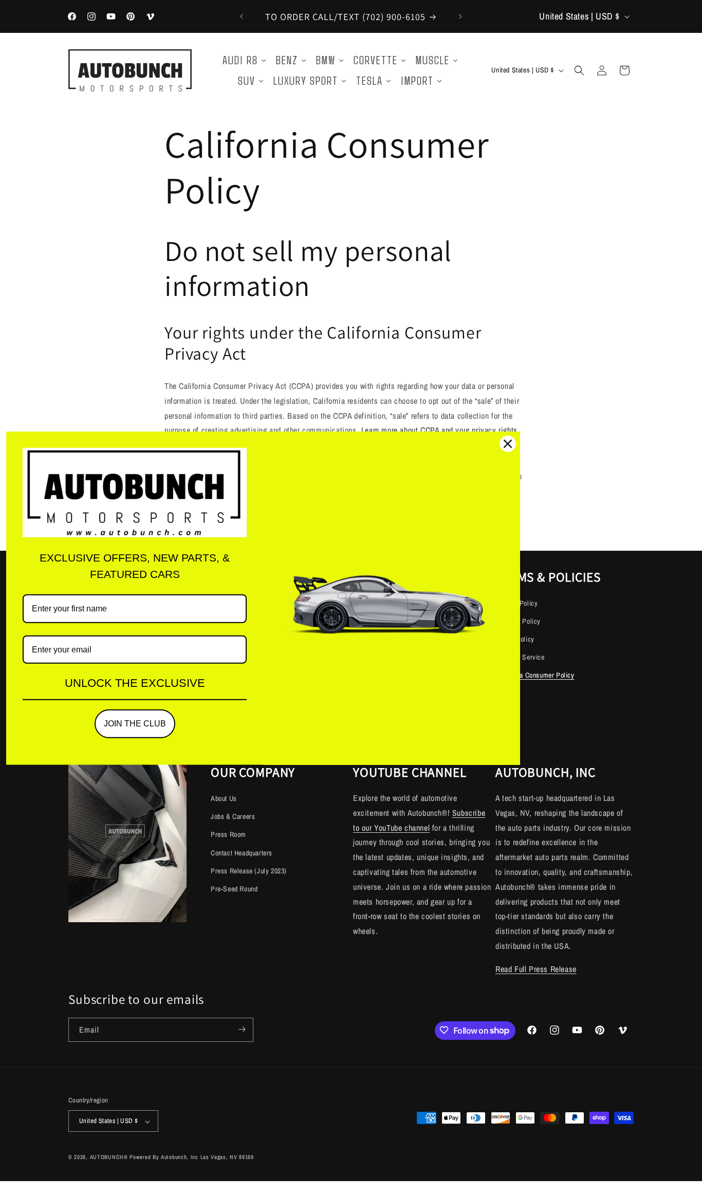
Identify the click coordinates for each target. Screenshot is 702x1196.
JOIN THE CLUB (135, 723)
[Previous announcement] (241, 16)
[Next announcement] (460, 16)
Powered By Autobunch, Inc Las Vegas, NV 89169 (192, 1157)
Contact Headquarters (241, 852)
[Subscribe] (241, 1029)
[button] (579, 70)
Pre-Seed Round (234, 888)
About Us (224, 797)
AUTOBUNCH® (109, 1157)
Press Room (228, 834)
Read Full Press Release (536, 968)
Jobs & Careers (233, 815)
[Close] (507, 444)
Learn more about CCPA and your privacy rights (439, 430)
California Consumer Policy (535, 675)
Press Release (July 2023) (249, 870)
